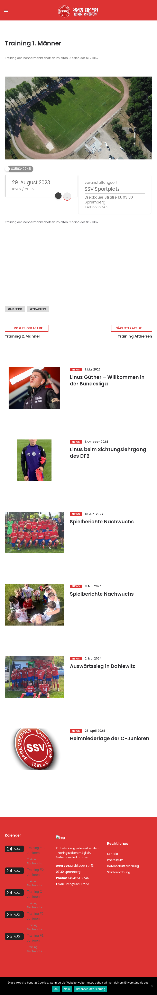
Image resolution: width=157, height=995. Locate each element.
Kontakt (112, 854)
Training (39, 309)
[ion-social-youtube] (132, 829)
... (67, 196)
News (76, 369)
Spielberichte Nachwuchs (102, 521)
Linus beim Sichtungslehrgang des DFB (108, 452)
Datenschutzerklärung (123, 866)
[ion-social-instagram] (122, 829)
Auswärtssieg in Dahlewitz (102, 666)
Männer (16, 309)
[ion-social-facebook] (111, 829)
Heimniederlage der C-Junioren (109, 738)
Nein (67, 988)
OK (56, 988)
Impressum (115, 860)
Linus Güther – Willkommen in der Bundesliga (107, 380)
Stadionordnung (118, 872)
